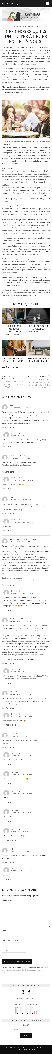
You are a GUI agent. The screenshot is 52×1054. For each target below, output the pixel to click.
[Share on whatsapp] (14, 367)
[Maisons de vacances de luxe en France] (38, 348)
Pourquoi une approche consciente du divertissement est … (14, 331)
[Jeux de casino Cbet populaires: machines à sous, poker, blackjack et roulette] (38, 316)
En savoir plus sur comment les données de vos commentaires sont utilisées (25, 970)
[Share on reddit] (20, 367)
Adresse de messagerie (10, 940)
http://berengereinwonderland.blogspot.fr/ (18, 581)
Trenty (13, 734)
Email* (26, 1025)
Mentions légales (27, 1050)
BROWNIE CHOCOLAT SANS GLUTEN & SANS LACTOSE (13, 381)
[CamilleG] (26, 13)
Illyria (13, 405)
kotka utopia (16, 619)
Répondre (9, 427)
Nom (4, 930)
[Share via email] (3, 367)
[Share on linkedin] (17, 367)
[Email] (12, 3)
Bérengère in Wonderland (23, 540)
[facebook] (7, 3)
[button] (48, 3)
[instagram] (3, 3)
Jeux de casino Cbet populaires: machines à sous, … (38, 329)
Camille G (15, 868)
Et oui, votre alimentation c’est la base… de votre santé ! (39, 382)
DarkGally (15, 692)
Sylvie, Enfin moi (18, 456)
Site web (5, 950)
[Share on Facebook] (6, 367)
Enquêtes (33, 26)
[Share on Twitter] (8, 367)
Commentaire (7, 900)
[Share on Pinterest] (11, 367)
